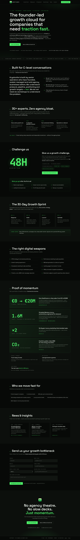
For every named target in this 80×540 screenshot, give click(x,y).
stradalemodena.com (43, 320)
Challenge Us (32, 2)
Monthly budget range (14, 469)
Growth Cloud (26, 2)
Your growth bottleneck (15, 474)
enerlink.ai (41, 349)
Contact (55, 2)
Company (11, 458)
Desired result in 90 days (40, 469)
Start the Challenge (65, 2)
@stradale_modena (51, 320)
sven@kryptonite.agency (46, 527)
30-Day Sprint (39, 2)
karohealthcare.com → (36, 435)
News (51, 2)
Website (11, 463)
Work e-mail (36, 458)
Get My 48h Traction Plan (16, 483)
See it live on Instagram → (16, 435)
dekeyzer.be (41, 333)
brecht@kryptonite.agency (34, 527)
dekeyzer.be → (55, 435)
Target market (37, 463)
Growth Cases (45, 2)
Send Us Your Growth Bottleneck (49, 172)
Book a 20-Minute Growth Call (29, 44)
